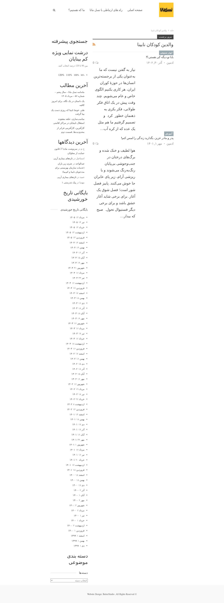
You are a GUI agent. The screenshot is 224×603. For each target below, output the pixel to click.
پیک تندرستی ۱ (69, 182)
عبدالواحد (80, 163)
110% (69, 74)
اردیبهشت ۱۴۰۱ (75, 464)
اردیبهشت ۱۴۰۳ (75, 343)
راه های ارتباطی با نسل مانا (106, 10)
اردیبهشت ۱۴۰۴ (75, 282)
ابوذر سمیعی (166, 52)
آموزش (168, 133)
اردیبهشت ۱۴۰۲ (75, 404)
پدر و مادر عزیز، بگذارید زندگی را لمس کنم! (147, 138)
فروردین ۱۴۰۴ (75, 288)
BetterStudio (108, 594)
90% (82, 75)
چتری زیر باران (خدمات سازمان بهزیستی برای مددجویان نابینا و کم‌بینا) (69, 167)
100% (76, 74)
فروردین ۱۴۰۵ (75, 237)
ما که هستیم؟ (76, 10)
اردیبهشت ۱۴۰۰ (75, 525)
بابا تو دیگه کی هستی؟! (159, 57)
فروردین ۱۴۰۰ (76, 530)
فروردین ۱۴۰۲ (75, 409)
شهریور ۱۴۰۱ (76, 444)
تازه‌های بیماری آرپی (63, 158)
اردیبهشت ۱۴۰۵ (75, 232)
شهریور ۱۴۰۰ (76, 505)
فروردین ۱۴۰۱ (75, 469)
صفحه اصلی (134, 10)
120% (61, 75)
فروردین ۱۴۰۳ (75, 348)
